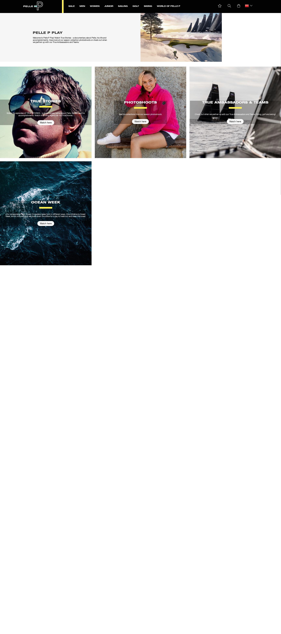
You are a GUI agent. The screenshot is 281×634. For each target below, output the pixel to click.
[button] (220, 6)
